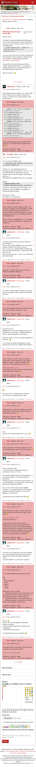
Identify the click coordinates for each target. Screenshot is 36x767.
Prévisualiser (29, 702)
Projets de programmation (19, 19)
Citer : (5, 89)
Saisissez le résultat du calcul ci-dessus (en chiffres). (18, 729)
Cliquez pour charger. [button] (13, 13)
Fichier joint (26, 444)
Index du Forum (6, 19)
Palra (8, 28)
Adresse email (6, 674)
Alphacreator (11, 86)
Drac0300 (10, 154)
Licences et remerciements (18, 753)
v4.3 (11, 749)
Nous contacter (20, 751)
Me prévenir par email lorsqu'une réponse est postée (18, 722)
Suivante (19, 82)
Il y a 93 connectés (9, 751)
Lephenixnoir (11, 232)
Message (4, 681)
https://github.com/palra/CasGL (11, 60)
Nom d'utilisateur (7, 668)
